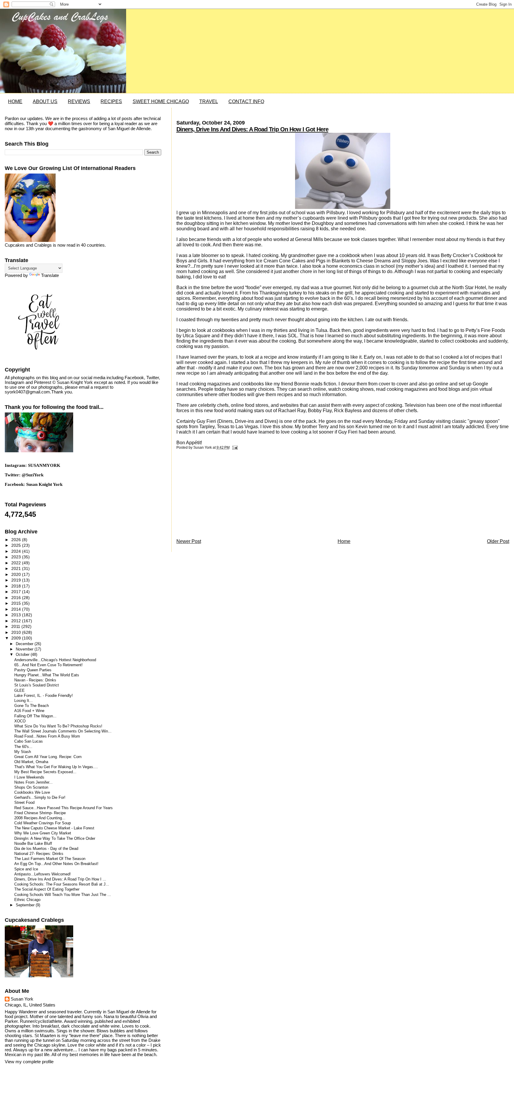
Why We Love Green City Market (42, 833)
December (25, 644)
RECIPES (111, 101)
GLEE (19, 691)
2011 (16, 626)
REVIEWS (79, 101)
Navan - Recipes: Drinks (35, 680)
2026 (16, 539)
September (26, 905)
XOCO (20, 721)
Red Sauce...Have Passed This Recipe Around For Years (63, 808)
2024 (16, 551)
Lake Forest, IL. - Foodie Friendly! (43, 696)
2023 (16, 556)
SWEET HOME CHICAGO (161, 101)
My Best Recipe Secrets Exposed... (45, 772)
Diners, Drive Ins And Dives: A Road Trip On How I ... (60, 879)
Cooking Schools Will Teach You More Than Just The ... (62, 895)
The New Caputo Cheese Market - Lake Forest (54, 828)
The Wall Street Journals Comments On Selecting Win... (63, 731)
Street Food (24, 803)
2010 (16, 632)
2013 (16, 614)
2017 (16, 591)
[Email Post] (234, 447)
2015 (16, 603)
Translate (50, 275)
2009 (16, 638)
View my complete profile (29, 1061)
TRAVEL (208, 101)
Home (344, 541)
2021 (16, 568)
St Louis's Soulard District (36, 685)
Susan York (22, 999)
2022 (16, 562)
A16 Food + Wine (29, 711)
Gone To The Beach (31, 706)
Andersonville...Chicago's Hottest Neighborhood (55, 660)
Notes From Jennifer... (33, 782)
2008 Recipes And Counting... (39, 818)
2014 (16, 609)
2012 (16, 620)
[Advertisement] (221, 496)
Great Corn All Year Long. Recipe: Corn (48, 757)
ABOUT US (45, 101)
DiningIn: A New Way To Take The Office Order (54, 839)
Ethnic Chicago (27, 900)
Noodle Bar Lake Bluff (33, 844)
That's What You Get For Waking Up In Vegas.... (56, 767)
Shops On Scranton (31, 787)
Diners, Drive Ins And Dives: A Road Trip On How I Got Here (252, 129)
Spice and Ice (26, 869)
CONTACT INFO (246, 101)
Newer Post (188, 541)
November (25, 649)
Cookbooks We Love (32, 792)
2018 (16, 586)
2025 (16, 545)
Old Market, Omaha (31, 762)
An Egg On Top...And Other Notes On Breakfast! (56, 864)
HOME (15, 101)
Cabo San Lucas (28, 741)
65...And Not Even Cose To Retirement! (48, 665)
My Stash (22, 752)
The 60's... (23, 747)
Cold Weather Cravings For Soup (42, 823)
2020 (16, 574)
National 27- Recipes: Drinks (38, 854)
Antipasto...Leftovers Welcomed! (42, 874)
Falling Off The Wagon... (35, 716)
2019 (16, 580)
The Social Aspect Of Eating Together (46, 889)
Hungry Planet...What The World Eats (46, 675)
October (23, 654)
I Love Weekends (29, 777)
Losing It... (23, 701)
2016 (16, 597)
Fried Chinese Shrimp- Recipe (40, 813)
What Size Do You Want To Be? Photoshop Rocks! (58, 726)
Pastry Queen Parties (32, 670)
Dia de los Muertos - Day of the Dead (46, 849)
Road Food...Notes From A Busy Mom (47, 736)
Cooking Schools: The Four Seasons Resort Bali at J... (61, 884)
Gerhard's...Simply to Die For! (39, 797)
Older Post (498, 541)
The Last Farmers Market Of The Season (49, 859)
